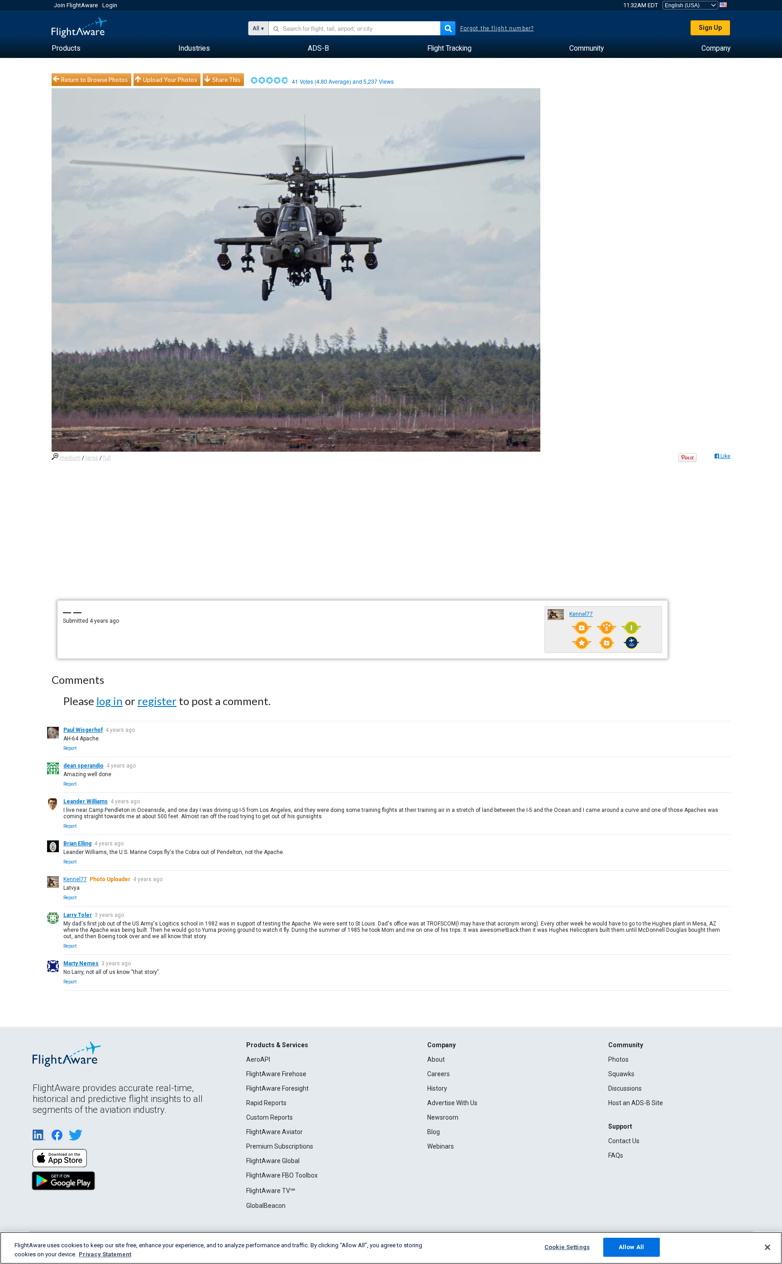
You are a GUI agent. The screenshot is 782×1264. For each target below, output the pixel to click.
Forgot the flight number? (497, 28)
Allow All (631, 1247)
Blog (433, 1131)
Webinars (440, 1146)
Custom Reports (269, 1117)
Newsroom (442, 1117)
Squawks (621, 1074)
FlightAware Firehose (276, 1074)
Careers (438, 1074)
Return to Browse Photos (94, 79)
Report (69, 748)
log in (109, 700)
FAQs (615, 1155)
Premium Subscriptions (279, 1146)
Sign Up (710, 27)
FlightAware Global (273, 1160)
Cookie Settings (567, 1247)
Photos (618, 1059)
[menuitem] (66, 48)
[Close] (767, 1247)
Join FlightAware (76, 5)
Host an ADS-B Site (635, 1103)
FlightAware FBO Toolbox (282, 1175)
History (437, 1088)
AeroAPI (258, 1059)
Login (109, 5)
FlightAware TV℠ (270, 1190)
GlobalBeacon (266, 1205)
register (157, 700)
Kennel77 (581, 614)
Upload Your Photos (170, 79)
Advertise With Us (452, 1103)
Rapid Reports (266, 1103)
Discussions (625, 1088)
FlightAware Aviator (274, 1131)
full (107, 458)
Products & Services (277, 1045)
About (436, 1059)
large (92, 458)
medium (70, 458)
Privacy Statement (105, 1254)
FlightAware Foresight (277, 1088)
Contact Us (623, 1141)
